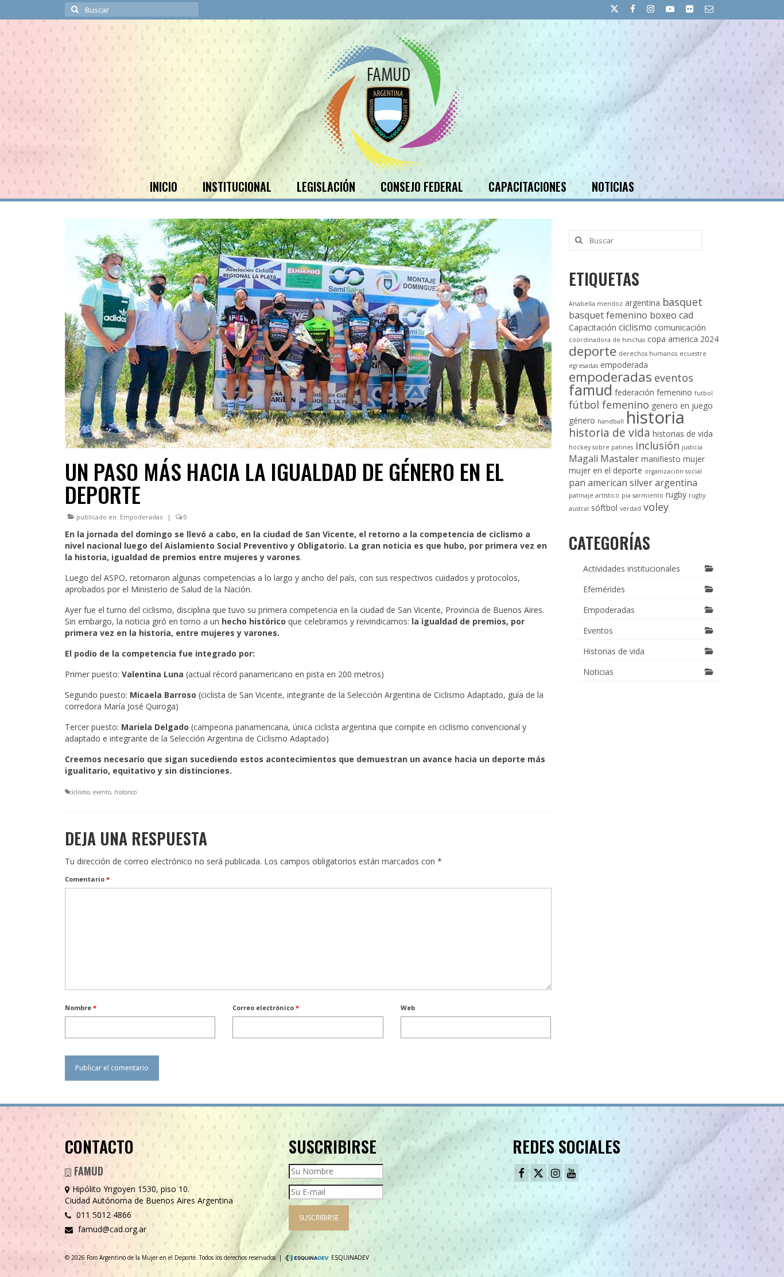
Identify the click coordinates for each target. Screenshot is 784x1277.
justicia (692, 447)
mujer (694, 458)
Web (408, 1007)
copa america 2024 (683, 338)
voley (656, 507)
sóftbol (604, 507)
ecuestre (693, 354)
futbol (703, 393)
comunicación (680, 327)
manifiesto (661, 458)
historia (655, 417)
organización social (673, 471)
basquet (682, 302)
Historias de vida (614, 651)
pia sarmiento (642, 495)
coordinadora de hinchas (607, 340)
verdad (630, 508)
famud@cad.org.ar (111, 1229)
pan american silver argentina (633, 482)
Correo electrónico (265, 1007)
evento (102, 792)
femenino (674, 392)
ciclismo (79, 792)
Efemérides (604, 589)
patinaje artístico (594, 495)
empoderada (624, 364)
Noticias (598, 671)
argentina (642, 302)
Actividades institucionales (631, 568)
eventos (673, 378)
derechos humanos (648, 354)
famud (590, 390)
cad (686, 315)
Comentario (87, 879)
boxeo (663, 315)
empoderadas (610, 377)
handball (610, 421)
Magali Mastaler (604, 458)
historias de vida (683, 433)
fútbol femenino (609, 405)
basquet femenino (608, 315)
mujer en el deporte (605, 470)
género (582, 420)
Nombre (80, 1007)
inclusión (657, 445)
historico (125, 792)
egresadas (583, 366)
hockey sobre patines (601, 447)
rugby (676, 494)
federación (634, 392)
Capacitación (592, 327)
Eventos (598, 630)
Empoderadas (141, 517)
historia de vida (609, 432)
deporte (592, 351)
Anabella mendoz (596, 304)
